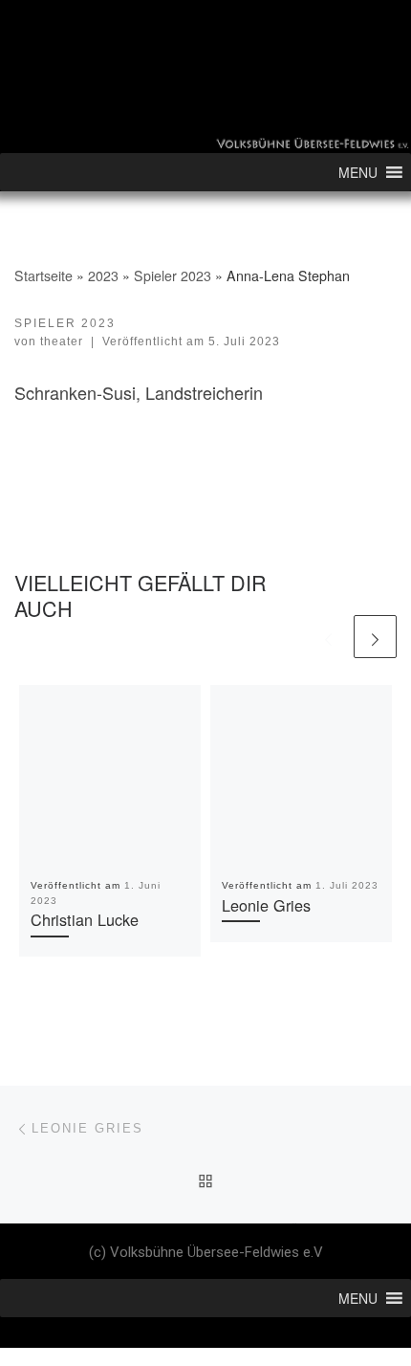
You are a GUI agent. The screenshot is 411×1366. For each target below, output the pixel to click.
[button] (358, 172)
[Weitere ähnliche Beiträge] (375, 636)
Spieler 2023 (172, 275)
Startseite (43, 275)
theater (61, 341)
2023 (103, 275)
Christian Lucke (85, 919)
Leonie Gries (266, 904)
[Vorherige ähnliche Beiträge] (328, 636)
